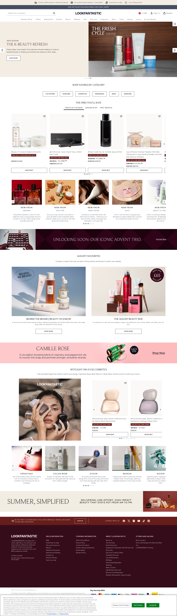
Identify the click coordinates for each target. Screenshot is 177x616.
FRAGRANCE (99, 94)
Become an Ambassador (114, 572)
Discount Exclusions (53, 545)
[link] (155, 13)
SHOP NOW (13, 58)
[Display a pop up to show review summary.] (66, 161)
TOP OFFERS (50, 94)
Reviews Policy (81, 553)
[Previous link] (13, 201)
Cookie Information (82, 545)
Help (47, 540)
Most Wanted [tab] (106, 108)
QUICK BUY (29, 170)
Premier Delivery (51, 558)
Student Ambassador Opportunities (118, 575)
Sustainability (80, 550)
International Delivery (53, 553)
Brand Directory (111, 545)
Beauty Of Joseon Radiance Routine (26, 152)
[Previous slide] (2, 50)
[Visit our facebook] (123, 520)
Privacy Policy (80, 543)
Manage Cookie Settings (121, 605)
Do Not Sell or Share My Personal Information (22, 558)
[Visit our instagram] (133, 520)
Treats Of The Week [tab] (74, 108)
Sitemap (109, 565)
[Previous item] (13, 144)
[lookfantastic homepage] (88, 13)
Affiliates (109, 560)
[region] (88, 605)
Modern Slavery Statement (85, 548)
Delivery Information (53, 550)
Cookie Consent (16, 555)
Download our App (52, 543)
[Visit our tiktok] (143, 520)
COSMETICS (82, 94)
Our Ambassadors (112, 558)
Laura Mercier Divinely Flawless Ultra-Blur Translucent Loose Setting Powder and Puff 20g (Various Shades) (144, 154)
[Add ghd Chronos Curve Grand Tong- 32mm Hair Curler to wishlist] (82, 116)
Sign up (80, 521)
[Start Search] (54, 13)
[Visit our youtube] (138, 520)
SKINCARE (128, 94)
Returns (48, 548)
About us (109, 540)
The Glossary (110, 543)
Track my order (51, 560)
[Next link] (164, 201)
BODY (114, 94)
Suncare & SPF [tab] (91, 108)
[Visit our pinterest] (148, 520)
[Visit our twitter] (128, 520)
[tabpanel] (88, 144)
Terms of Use (64, 614)
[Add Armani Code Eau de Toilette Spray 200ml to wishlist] (121, 116)
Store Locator (141, 540)
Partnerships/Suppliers (113, 562)
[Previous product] (94, 409)
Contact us (50, 555)
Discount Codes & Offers (114, 553)
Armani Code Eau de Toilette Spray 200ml (105, 152)
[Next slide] (174, 50)
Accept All (153, 605)
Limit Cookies (138, 605)
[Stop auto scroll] (174, 24)
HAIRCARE (66, 94)
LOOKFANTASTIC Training (144, 548)
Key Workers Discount (113, 570)
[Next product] (160, 409)
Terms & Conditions (82, 540)
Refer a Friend (111, 567)
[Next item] (164, 144)
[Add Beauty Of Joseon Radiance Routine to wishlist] (44, 116)
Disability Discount (112, 555)
